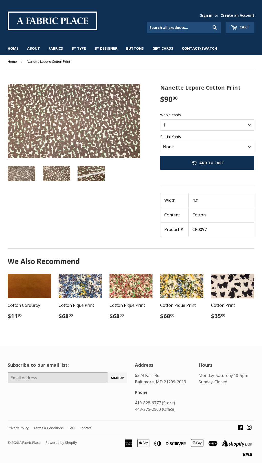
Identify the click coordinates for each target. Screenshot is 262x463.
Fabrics (56, 48)
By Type (79, 48)
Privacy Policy (18, 428)
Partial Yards (170, 136)
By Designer (106, 48)
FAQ (72, 428)
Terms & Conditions (49, 428)
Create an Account (237, 15)
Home (13, 48)
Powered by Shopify (61, 442)
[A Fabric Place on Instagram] (249, 428)
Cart (243, 27)
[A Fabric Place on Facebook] (240, 428)
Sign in (206, 15)
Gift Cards (162, 48)
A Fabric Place (30, 442)
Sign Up (117, 378)
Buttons (135, 48)
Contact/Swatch (199, 48)
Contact (85, 428)
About (33, 48)
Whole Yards (170, 114)
